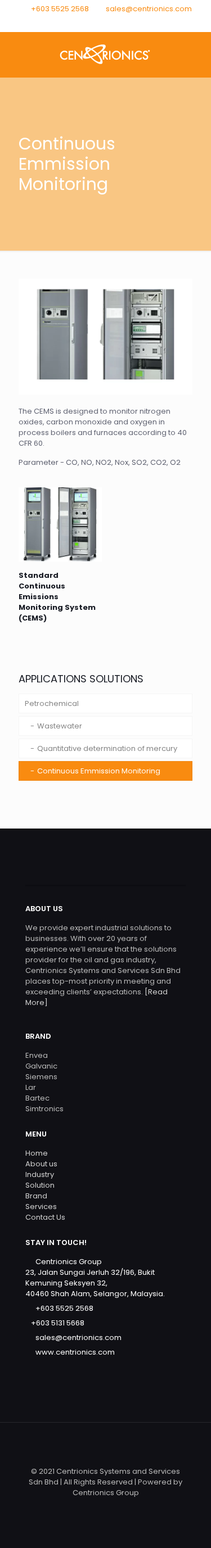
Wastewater (59, 726)
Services (41, 1206)
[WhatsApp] (76, 23)
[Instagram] (135, 23)
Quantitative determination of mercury (107, 748)
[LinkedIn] (120, 23)
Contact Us (45, 1217)
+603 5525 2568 (60, 8)
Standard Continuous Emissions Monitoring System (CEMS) (57, 596)
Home (36, 1153)
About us (41, 1163)
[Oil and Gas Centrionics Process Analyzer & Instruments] (105, 54)
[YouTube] (105, 23)
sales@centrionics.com (149, 8)
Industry (39, 1174)
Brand (36, 1196)
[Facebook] (91, 23)
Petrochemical (52, 703)
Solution (40, 1185)
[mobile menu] (195, 54)
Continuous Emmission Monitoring (98, 771)
